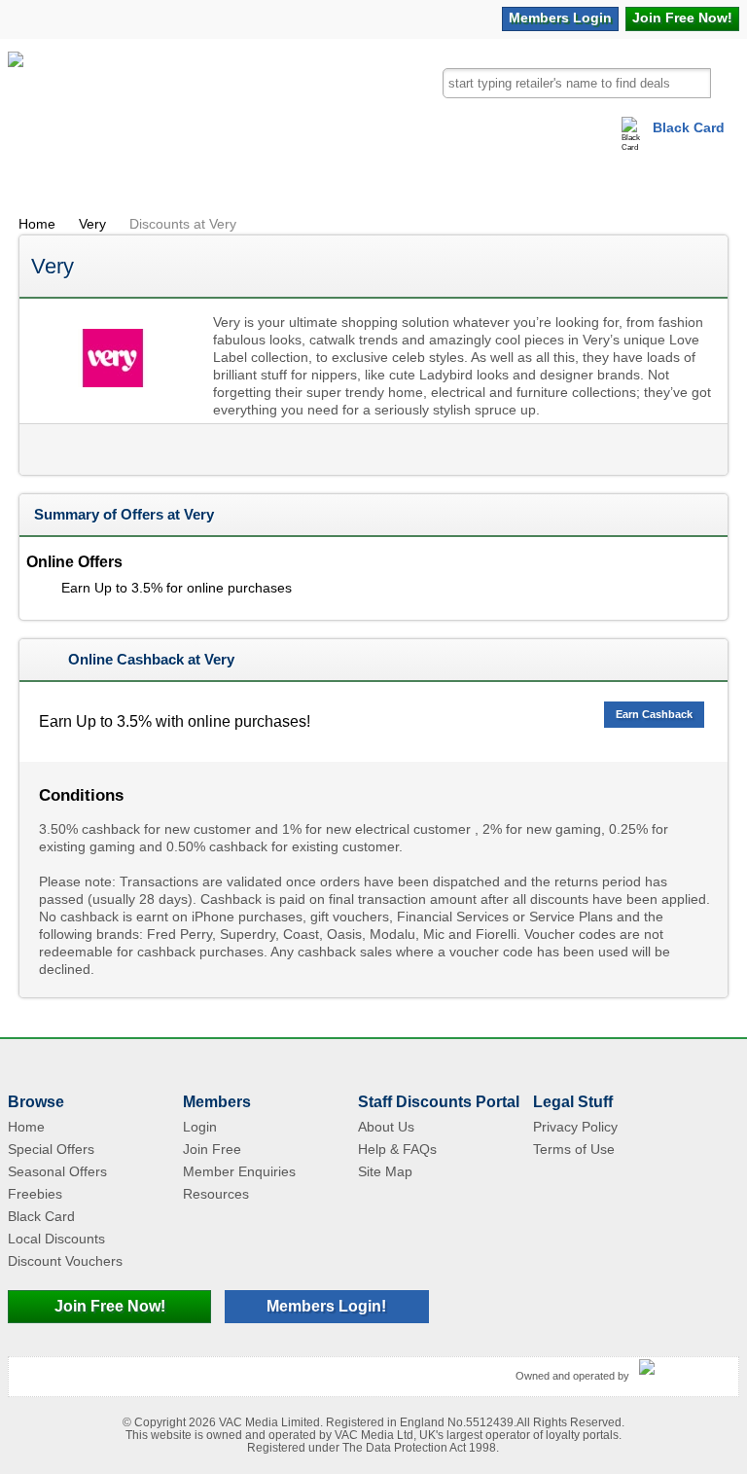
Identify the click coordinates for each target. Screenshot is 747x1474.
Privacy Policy (575, 1126)
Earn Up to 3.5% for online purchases (176, 587)
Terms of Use (574, 1149)
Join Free (682, 17)
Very (92, 224)
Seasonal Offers (57, 1171)
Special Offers (51, 1149)
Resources (216, 1194)
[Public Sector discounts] (15, 96)
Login (560, 17)
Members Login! (326, 1306)
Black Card (689, 127)
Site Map (385, 1171)
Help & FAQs (397, 1149)
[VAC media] (684, 1368)
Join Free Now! (109, 1306)
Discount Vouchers (65, 1261)
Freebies (35, 1194)
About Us (386, 1126)
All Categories (56, 179)
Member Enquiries (239, 1171)
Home (36, 224)
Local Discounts (56, 1238)
